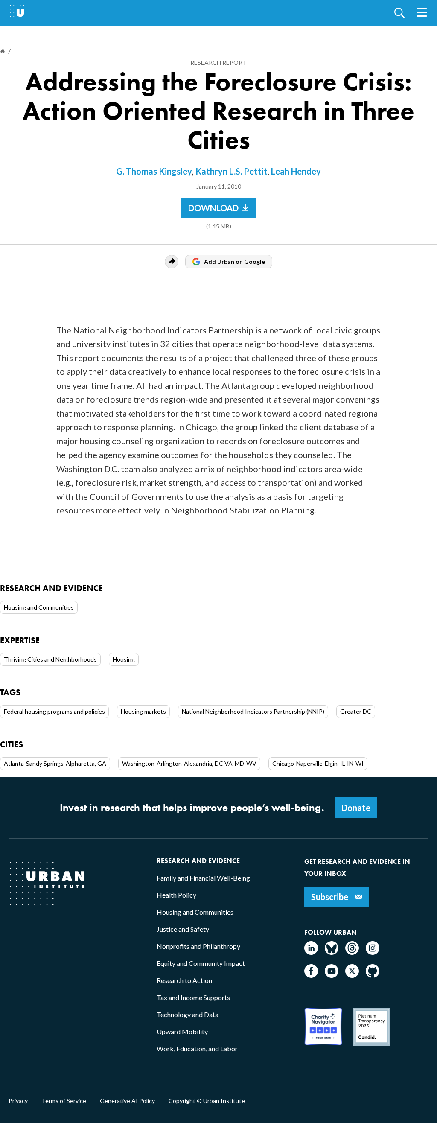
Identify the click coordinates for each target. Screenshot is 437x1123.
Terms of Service (63, 1100)
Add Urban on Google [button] (234, 261)
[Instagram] (372, 952)
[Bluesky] (331, 952)
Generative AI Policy (127, 1100)
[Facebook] (311, 975)
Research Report (218, 62)
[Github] (372, 975)
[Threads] (352, 952)
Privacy (18, 1100)
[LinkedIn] (311, 952)
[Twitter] (352, 975)
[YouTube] (331, 975)
